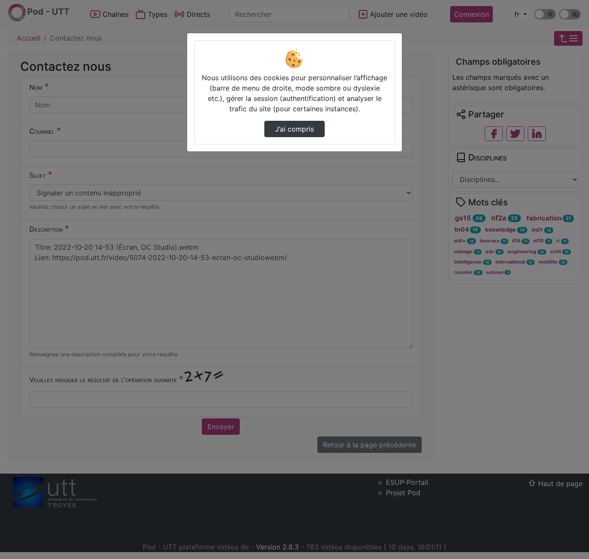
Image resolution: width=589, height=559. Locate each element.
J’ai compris (294, 129)
